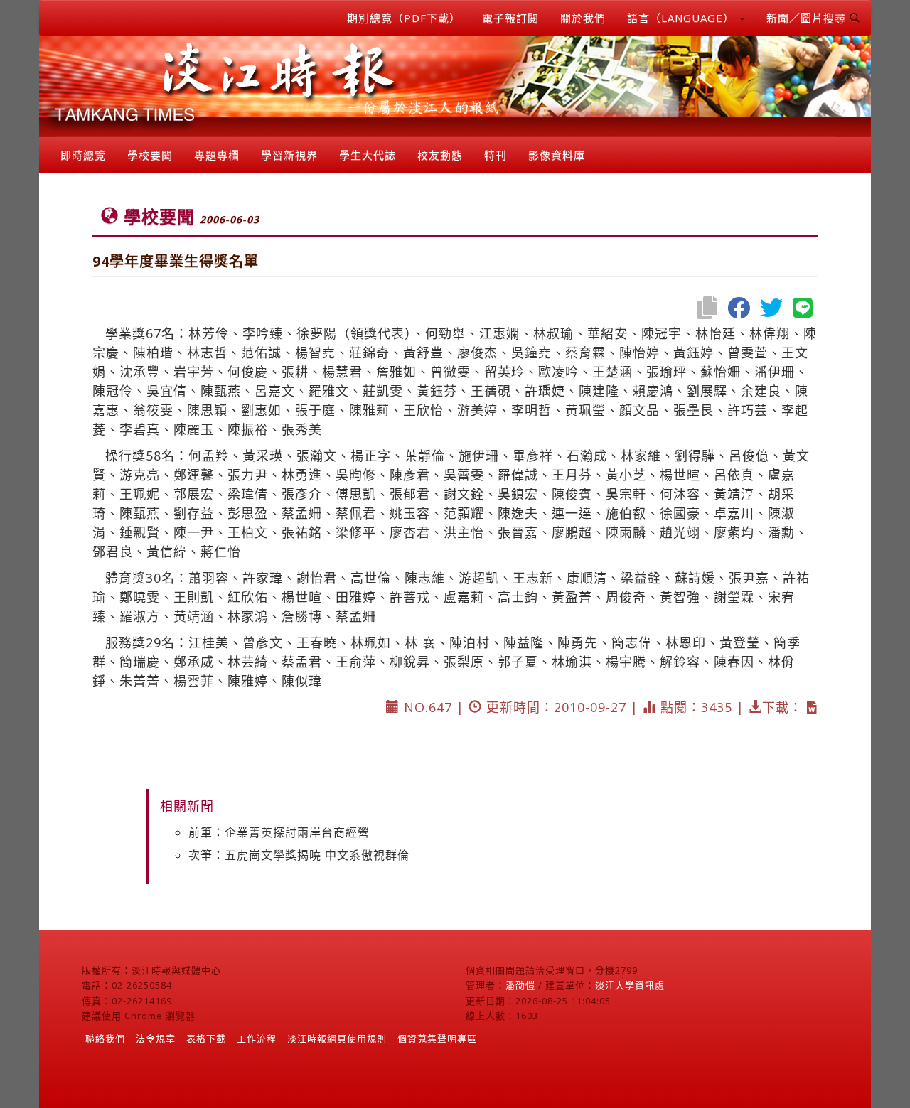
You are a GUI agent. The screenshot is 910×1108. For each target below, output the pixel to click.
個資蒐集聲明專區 (437, 1038)
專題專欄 (217, 155)
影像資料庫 (556, 155)
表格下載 (206, 1038)
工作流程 (257, 1038)
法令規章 (156, 1038)
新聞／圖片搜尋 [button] (808, 18)
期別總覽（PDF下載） (404, 18)
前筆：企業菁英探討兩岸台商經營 (279, 832)
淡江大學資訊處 (630, 985)
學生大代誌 (367, 155)
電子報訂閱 (510, 18)
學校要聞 (150, 155)
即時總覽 (83, 155)
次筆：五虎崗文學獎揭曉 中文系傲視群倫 (299, 855)
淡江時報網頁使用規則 (337, 1038)
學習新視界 (289, 155)
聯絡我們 (105, 1038)
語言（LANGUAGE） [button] (682, 18)
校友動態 (440, 155)
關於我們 (583, 18)
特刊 (495, 155)
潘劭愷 (520, 985)
